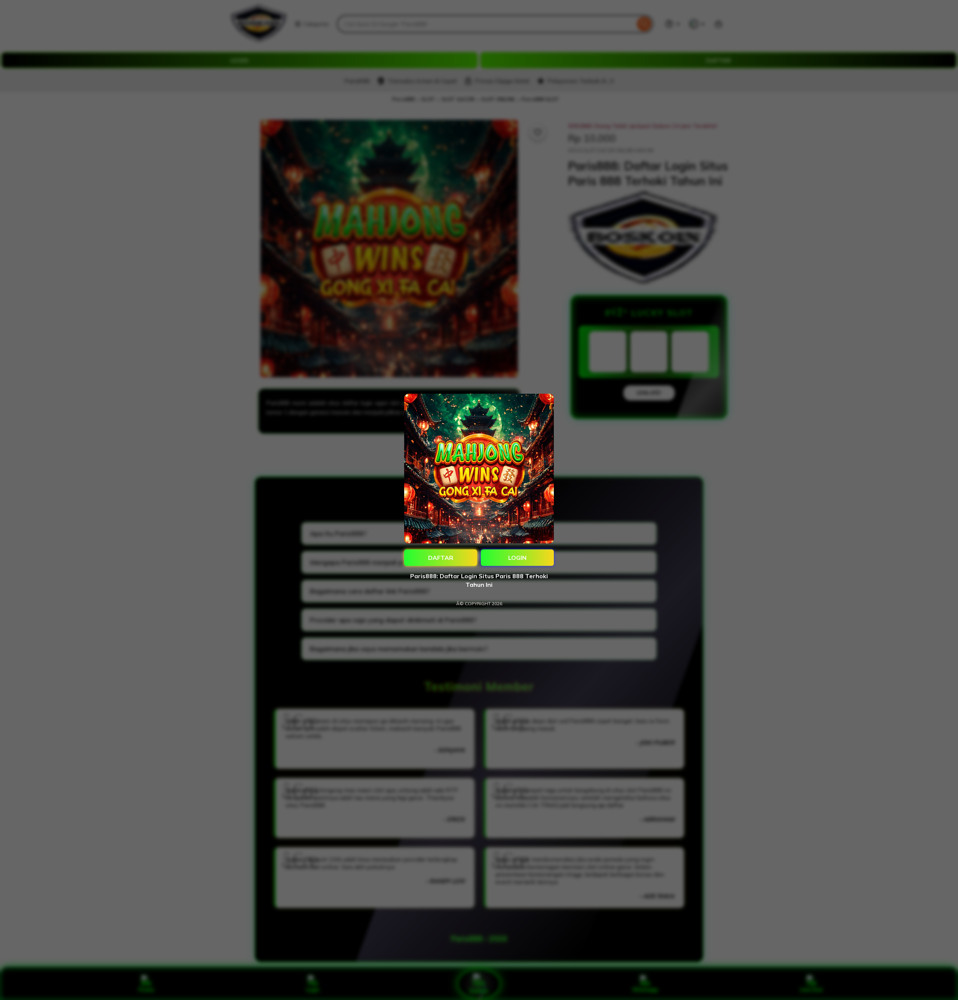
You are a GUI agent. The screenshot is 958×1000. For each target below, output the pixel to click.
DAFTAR (440, 557)
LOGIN (517, 557)
